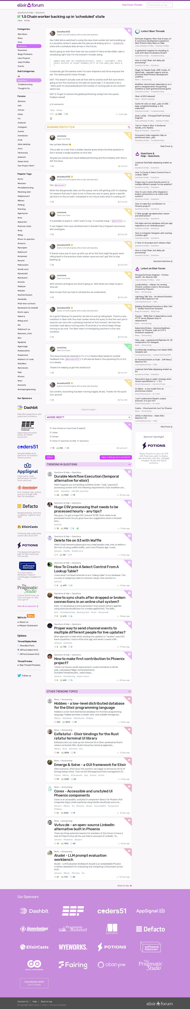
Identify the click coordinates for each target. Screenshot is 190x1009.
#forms (21, 376)
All (19, 76)
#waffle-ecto (77, 551)
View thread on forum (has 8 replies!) (68, 428)
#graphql (22, 342)
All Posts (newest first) (29, 654)
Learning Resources (143, 302)
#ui (73, 806)
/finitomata (23, 153)
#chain (27, 20)
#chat (93, 612)
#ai (83, 873)
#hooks (89, 806)
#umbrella (22, 299)
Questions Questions (162, 261)
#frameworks (76, 775)
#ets (56, 612)
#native (93, 775)
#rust (64, 749)
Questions (40, 12)
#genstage (23, 346)
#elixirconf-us (24, 329)
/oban (19, 20)
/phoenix (58, 525)
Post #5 (123, 297)
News (56, 699)
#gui (86, 775)
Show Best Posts (27, 646)
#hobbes (89, 718)
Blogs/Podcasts (25, 54)
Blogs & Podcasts (142, 131)
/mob (20, 140)
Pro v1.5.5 (85, 356)
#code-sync (23, 269)
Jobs (158, 280)
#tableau (58, 809)
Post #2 (123, 202)
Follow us (26, 675)
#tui (81, 749)
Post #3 (123, 235)
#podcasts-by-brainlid (28, 308)
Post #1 (124, 166)
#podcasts (23, 278)
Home (55, 441)
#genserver (23, 213)
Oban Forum (166, 146)
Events (21, 66)
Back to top (123, 885)
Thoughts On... (24, 88)
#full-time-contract (26, 303)
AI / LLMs (156, 394)
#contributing (69, 676)
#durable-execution (79, 491)
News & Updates (148, 99)
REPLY (50, 457)
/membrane (23, 135)
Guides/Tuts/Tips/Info (162, 355)
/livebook (22, 123)
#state (101, 775)
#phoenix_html (25, 333)
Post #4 (123, 265)
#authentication (25, 295)
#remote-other (24, 226)
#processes (23, 368)
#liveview (80, 806)
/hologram (22, 127)
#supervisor (23, 355)
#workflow (65, 491)
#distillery (22, 363)
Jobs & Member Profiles (144, 46)
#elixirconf (22, 252)
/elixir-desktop (24, 144)
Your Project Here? (26, 166)
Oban (152, 31)
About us (24, 622)
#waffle (66, 551)
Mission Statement (29, 625)
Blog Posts (155, 131)
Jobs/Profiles (24, 62)
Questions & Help (25, 12)
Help (35, 1001)
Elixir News (22, 34)
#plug (20, 235)
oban (55, 432)
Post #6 (123, 337)
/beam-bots (23, 161)
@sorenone (59, 185)
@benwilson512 (72, 359)
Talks (155, 302)
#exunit (21, 260)
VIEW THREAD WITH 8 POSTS (115, 457)
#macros (22, 243)
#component (113, 806)
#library (57, 718)
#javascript (23, 273)
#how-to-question (26, 239)
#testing (22, 209)
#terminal (73, 749)
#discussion (23, 265)
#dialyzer (22, 286)
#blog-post (23, 321)
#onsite (21, 282)
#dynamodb (103, 612)
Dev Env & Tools (159, 384)
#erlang (21, 205)
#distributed (79, 718)
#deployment (24, 196)
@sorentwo (117, 221)
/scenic (21, 131)
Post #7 (124, 373)
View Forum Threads (132, 5)
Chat (20, 42)
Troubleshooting (157, 56)
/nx (19, 118)
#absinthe (22, 222)
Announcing (67, 699)
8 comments (58, 104)
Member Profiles (162, 46)
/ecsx (20, 148)
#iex (19, 338)
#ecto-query (23, 312)
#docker (21, 291)
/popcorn (22, 157)
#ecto (20, 179)
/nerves (57, 775)
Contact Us (22, 1001)
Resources (22, 50)
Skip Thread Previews (30, 665)
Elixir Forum (158, 268)
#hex (20, 381)
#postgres (22, 248)
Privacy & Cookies (58, 1005)
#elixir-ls (21, 316)
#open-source (83, 676)
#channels (67, 643)
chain (56, 437)
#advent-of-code (26, 359)
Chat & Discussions (142, 384)
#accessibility (100, 806)
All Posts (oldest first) (29, 650)
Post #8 (123, 400)
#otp (20, 230)
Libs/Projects (24, 58)
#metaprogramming (27, 389)
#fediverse (68, 840)
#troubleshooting (67, 612)
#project (78, 840)
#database (67, 718)
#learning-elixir (83, 612)
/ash (20, 105)
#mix (20, 218)
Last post (123, 448)
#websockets (24, 351)
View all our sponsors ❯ (28, 606)
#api (20, 372)
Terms (45, 1005)
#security (22, 385)
